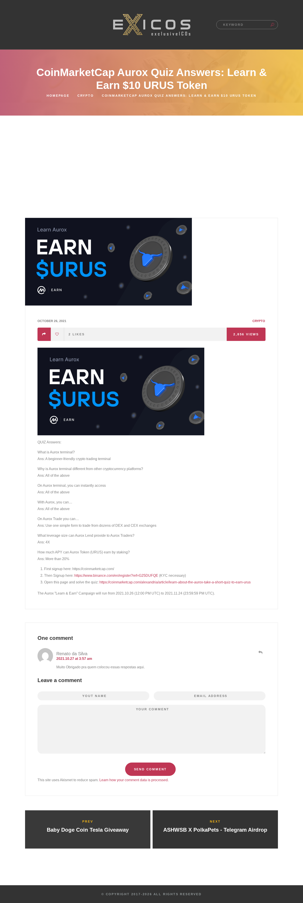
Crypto (85, 95)
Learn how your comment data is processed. (134, 780)
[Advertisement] (151, 149)
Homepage (58, 95)
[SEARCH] (272, 24)
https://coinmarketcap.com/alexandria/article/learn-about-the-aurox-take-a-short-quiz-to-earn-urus (175, 582)
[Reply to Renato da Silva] (260, 652)
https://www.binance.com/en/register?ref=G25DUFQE (116, 575)
